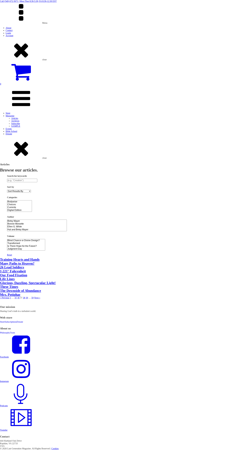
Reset (9, 255)
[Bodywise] (19, 201)
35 (15, 298)
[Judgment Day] (26, 249)
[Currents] (19, 207)
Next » (37, 298)
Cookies (55, 448)
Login (8, 33)
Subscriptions (11, 322)
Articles (14, 118)
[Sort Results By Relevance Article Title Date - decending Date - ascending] (19, 191)
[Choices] (19, 204)
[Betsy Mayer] (37, 221)
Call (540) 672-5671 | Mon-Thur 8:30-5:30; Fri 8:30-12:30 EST (28, 1)
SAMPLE (15, 126)
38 (24, 298)
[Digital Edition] (19, 210)
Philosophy (5, 332)
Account (9, 35)
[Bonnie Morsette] (37, 224)
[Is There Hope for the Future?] (26, 246)
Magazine (10, 116)
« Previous (4, 298)
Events (9, 129)
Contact (9, 30)
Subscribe (15, 123)
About (8, 28)
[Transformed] (26, 243)
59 (32, 298)
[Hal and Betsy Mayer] (37, 229)
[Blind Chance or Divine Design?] (26, 240)
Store (8, 113)
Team (12, 332)
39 (27, 298)
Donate (9, 134)
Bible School (11, 131)
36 (18, 298)
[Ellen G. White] (37, 226)
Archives (15, 121)
